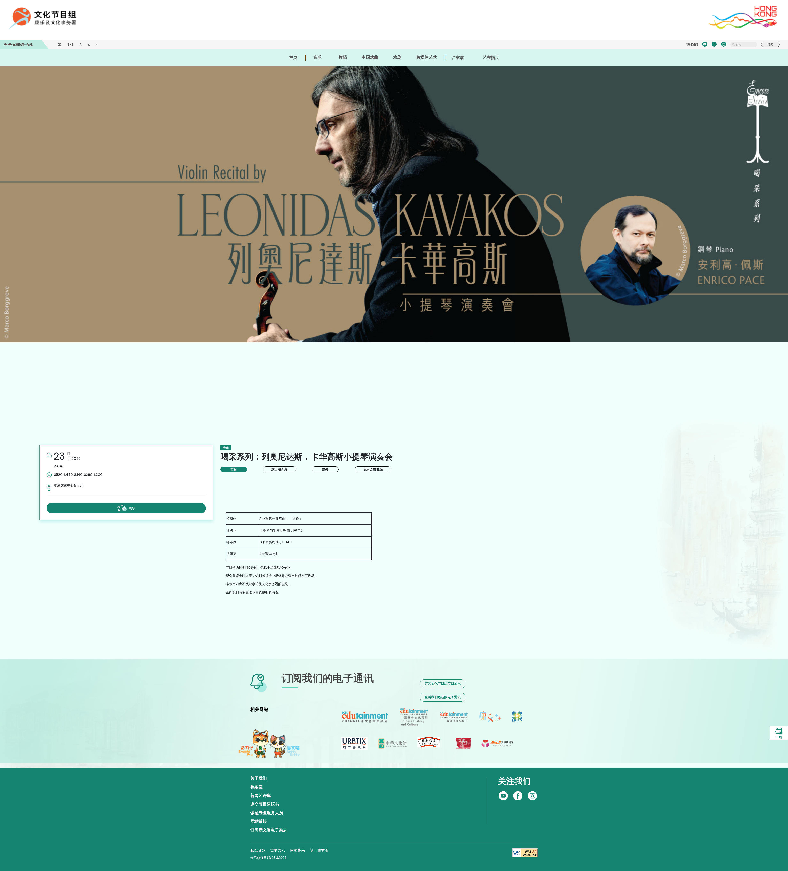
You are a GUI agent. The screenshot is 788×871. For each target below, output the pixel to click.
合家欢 (458, 57)
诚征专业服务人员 (266, 812)
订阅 (770, 44)
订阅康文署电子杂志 (268, 830)
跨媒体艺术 (426, 57)
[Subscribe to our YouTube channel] (532, 796)
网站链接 (258, 821)
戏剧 (397, 57)
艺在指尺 (491, 57)
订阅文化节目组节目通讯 (443, 683)
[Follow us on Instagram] (518, 796)
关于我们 (258, 778)
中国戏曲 (370, 57)
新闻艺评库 (260, 795)
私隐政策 (257, 850)
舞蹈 (343, 57)
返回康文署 (319, 850)
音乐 (317, 57)
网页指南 (297, 850)
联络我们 (692, 44)
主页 (293, 57)
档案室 (256, 787)
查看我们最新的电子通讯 (443, 697)
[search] (743, 44)
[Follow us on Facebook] (503, 796)
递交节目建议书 (264, 804)
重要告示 (277, 850)
